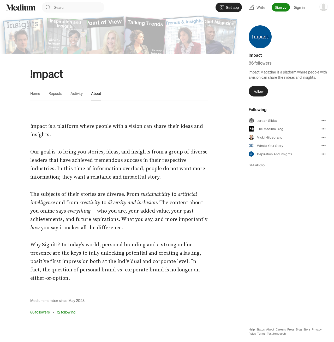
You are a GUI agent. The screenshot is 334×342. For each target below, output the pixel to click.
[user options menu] (323, 7)
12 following (66, 312)
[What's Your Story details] (323, 145)
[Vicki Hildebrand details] (323, 137)
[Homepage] (20, 7)
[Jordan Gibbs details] (323, 120)
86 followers (40, 312)
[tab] (35, 93)
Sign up (281, 7)
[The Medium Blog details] (323, 129)
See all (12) (257, 165)
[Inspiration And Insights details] (323, 154)
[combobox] (79, 7)
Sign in (299, 7)
